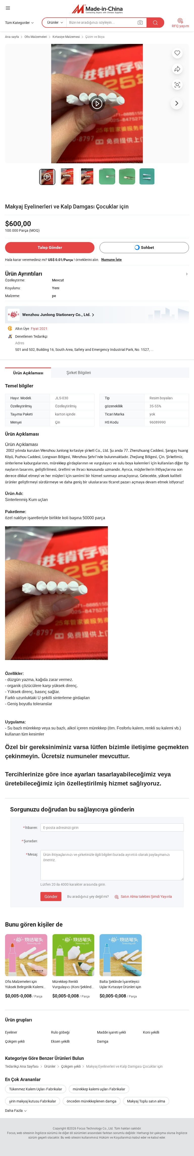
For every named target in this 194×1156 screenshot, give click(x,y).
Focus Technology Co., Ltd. (95, 1128)
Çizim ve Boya (95, 37)
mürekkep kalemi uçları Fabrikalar (99, 1089)
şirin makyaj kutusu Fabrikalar (32, 1101)
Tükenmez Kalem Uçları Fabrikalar (35, 1089)
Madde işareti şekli (111, 1032)
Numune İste (111, 259)
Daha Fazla (14, 1110)
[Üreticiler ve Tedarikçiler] (97, 9)
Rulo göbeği (60, 1032)
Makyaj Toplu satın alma (146, 1101)
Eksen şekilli (60, 1041)
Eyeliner (11, 1032)
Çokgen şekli (15, 1041)
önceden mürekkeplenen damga (91, 1101)
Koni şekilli (151, 1032)
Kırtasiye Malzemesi (66, 37)
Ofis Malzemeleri (36, 37)
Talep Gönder (50, 247)
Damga (102, 1041)
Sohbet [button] (147, 247)
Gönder (50, 896)
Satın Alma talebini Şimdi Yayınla (143, 896)
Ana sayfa (12, 37)
